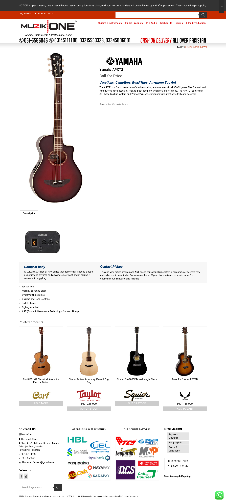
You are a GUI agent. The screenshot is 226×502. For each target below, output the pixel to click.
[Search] (203, 15)
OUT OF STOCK (89, 408)
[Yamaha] (124, 61)
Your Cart (45, 14)
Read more (41, 403)
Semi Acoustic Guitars (196, 47)
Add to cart (185, 408)
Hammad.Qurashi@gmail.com (38, 462)
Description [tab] (29, 213)
